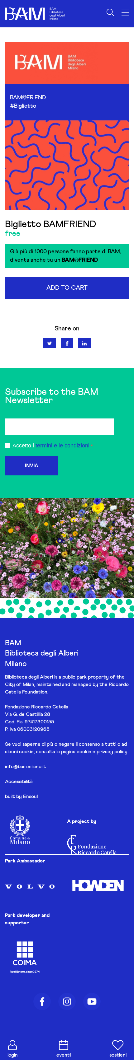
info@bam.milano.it (25, 766)
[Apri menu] (125, 12)
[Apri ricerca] (110, 12)
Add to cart (67, 288)
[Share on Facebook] (67, 343)
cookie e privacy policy (102, 751)
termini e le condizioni (62, 445)
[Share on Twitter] (49, 343)
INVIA (31, 465)
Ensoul (30, 796)
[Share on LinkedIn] (84, 343)
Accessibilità (19, 781)
